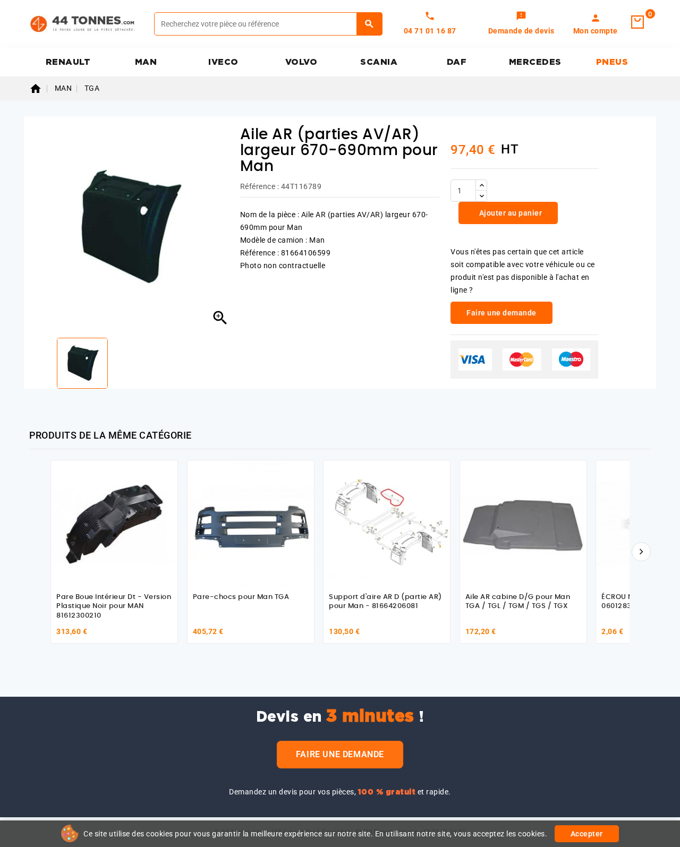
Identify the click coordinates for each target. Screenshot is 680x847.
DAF (457, 62)
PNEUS (612, 62)
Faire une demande (340, 754)
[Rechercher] (369, 24)
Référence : (259, 186)
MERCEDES (535, 62)
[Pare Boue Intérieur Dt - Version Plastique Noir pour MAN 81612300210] (114, 523)
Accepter (587, 833)
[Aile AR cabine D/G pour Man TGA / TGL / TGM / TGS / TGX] (523, 523)
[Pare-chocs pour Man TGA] (250, 523)
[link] (521, 24)
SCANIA (378, 62)
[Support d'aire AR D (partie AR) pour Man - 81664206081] (386, 523)
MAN (146, 62)
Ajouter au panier (509, 213)
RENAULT (68, 62)
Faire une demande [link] (501, 313)
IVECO (223, 62)
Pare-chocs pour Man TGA (241, 597)
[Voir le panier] (637, 22)
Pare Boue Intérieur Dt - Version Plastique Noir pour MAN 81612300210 (113, 606)
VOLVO (301, 62)
